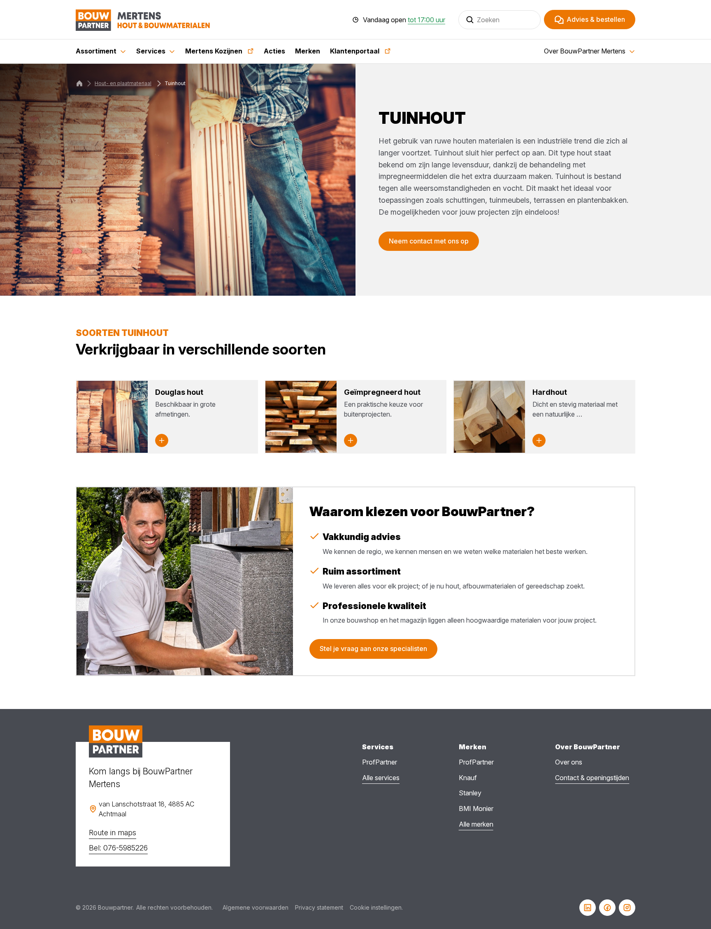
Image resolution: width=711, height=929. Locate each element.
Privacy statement (319, 907)
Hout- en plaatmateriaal (123, 83)
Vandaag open (404, 20)
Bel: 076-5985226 (118, 847)
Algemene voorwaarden (255, 907)
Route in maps (112, 832)
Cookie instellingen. (376, 907)
